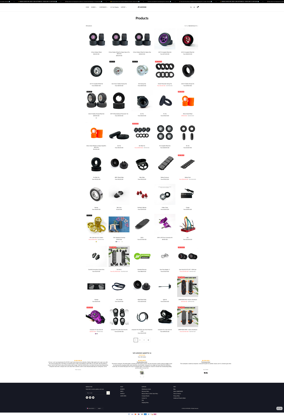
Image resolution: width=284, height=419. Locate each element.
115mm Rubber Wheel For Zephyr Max (142, 52)
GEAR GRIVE (123, 395)
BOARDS (93, 7)
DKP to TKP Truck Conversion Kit (164, 237)
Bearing (96, 207)
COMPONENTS (103, 7)
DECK (142, 237)
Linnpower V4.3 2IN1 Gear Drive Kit (119, 329)
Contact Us (144, 398)
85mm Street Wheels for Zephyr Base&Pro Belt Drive (96, 146)
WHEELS (122, 393)
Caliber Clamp (165, 207)
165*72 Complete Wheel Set (96, 83)
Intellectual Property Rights (179, 398)
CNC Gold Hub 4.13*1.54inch (96, 237)
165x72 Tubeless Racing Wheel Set (96, 113)
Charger (187, 207)
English (99, 408)
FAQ (143, 400)
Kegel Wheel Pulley (142, 299)
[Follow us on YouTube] (93, 397)
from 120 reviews (142, 357)
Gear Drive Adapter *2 (165, 269)
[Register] (108, 393)
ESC (188, 237)
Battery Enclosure (165, 177)
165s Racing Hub (142, 83)
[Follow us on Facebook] (87, 397)
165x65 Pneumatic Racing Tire (165, 83)
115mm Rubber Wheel (96, 52)
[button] (141, 377)
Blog (174, 389)
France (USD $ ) (91, 408)
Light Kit (165, 299)
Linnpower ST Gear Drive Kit (96, 329)
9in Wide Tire (96, 177)
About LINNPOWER (178, 391)
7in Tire (165, 113)
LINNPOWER (187, 408)
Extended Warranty (142, 269)
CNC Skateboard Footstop (119, 237)
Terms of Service (177, 393)
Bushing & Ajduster (142, 207)
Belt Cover (119, 207)
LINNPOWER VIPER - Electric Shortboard (187, 329)
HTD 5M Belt (119, 299)
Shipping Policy (145, 402)
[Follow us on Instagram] (90, 397)
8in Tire (119, 145)
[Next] (148, 340)
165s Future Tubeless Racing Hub (119, 83)
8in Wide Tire (142, 145)
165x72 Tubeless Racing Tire (187, 83)
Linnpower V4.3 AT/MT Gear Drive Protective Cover (142, 330)
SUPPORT (123, 7)
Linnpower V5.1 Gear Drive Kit (165, 329)
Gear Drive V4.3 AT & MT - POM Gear (187, 269)
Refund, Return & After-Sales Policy (150, 393)
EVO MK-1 (119, 269)
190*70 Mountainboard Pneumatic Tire (119, 113)
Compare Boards (145, 395)
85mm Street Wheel (187, 113)
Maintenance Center (146, 389)
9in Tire (187, 145)
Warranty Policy (145, 391)
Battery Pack (188, 177)
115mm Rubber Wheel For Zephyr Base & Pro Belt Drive (119, 53)
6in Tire (142, 113)
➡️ (18, 1)
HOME (87, 7)
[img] (142, 355)
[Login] (194, 7)
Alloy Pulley (142, 177)
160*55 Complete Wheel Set (164, 52)
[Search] (191, 7)
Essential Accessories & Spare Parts (96, 269)
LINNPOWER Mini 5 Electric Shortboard (187, 299)
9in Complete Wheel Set (164, 145)
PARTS (121, 391)
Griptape (96, 299)
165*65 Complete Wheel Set (187, 52)
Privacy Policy (176, 395)
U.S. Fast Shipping (114, 7)
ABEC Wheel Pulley (119, 177)
